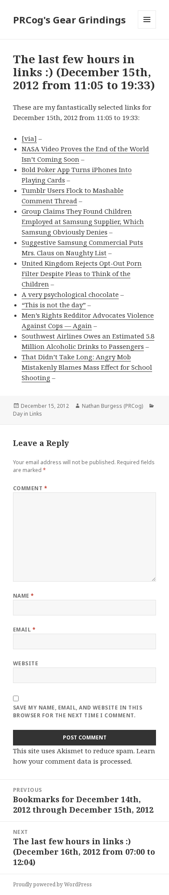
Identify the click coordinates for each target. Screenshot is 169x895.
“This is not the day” (54, 304)
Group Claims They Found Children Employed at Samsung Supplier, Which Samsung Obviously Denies (83, 221)
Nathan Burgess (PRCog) (112, 406)
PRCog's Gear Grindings (69, 19)
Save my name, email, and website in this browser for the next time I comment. (77, 711)
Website (25, 663)
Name (23, 595)
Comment (30, 488)
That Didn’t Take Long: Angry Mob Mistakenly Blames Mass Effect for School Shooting (87, 367)
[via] (29, 138)
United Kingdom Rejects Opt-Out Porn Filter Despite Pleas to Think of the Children (82, 273)
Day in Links (27, 413)
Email (24, 629)
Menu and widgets (147, 28)
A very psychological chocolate (70, 294)
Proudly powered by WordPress (52, 884)
